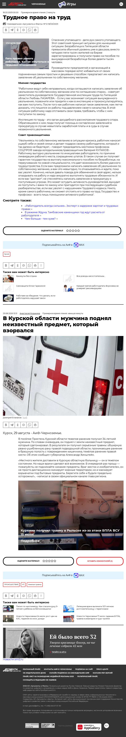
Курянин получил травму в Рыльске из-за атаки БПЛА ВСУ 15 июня (70, 532)
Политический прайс (87, 676)
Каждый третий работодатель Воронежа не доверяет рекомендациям (97, 287)
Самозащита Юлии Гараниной (30, 286)
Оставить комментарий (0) (100, 561)
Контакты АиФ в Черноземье (58, 669)
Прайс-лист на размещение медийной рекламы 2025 (48, 676)
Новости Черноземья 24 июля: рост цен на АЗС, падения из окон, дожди (36, 617)
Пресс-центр (102, 669)
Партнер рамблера (65, 726)
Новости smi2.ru (13, 659)
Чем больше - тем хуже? (40, 218)
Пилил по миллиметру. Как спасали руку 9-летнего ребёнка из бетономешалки (37, 607)
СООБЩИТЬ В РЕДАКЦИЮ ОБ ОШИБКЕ (39, 680)
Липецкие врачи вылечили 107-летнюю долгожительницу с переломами (95, 607)
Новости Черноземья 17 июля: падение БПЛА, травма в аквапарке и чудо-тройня (98, 617)
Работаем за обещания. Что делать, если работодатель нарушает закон (35, 297)
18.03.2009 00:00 (10, 12)
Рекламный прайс (31, 669)
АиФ (25, 417)
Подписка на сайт (84, 669)
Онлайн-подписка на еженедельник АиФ (69, 673)
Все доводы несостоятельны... (91, 276)
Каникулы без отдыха (26, 276)
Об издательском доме (34, 673)
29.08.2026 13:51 (10, 313)
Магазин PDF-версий (102, 673)
